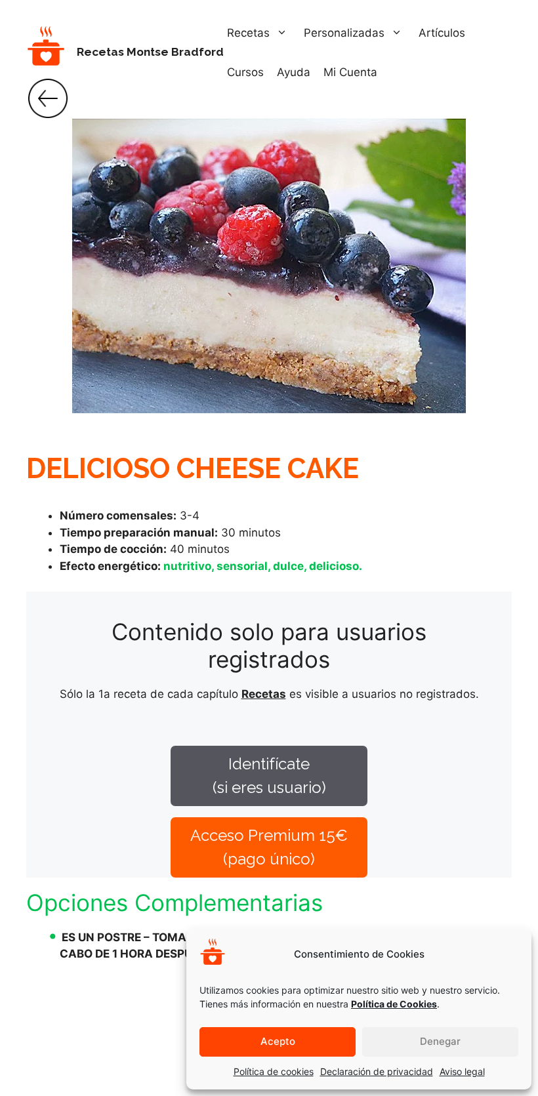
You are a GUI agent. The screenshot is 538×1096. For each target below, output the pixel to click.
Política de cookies (274, 1071)
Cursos (245, 72)
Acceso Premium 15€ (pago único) (269, 847)
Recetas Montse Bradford (150, 51)
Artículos (442, 32)
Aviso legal (462, 1071)
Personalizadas (344, 32)
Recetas (248, 32)
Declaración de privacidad (376, 1071)
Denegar (440, 1041)
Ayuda (293, 72)
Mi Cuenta (350, 72)
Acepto (277, 1041)
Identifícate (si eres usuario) (269, 775)
